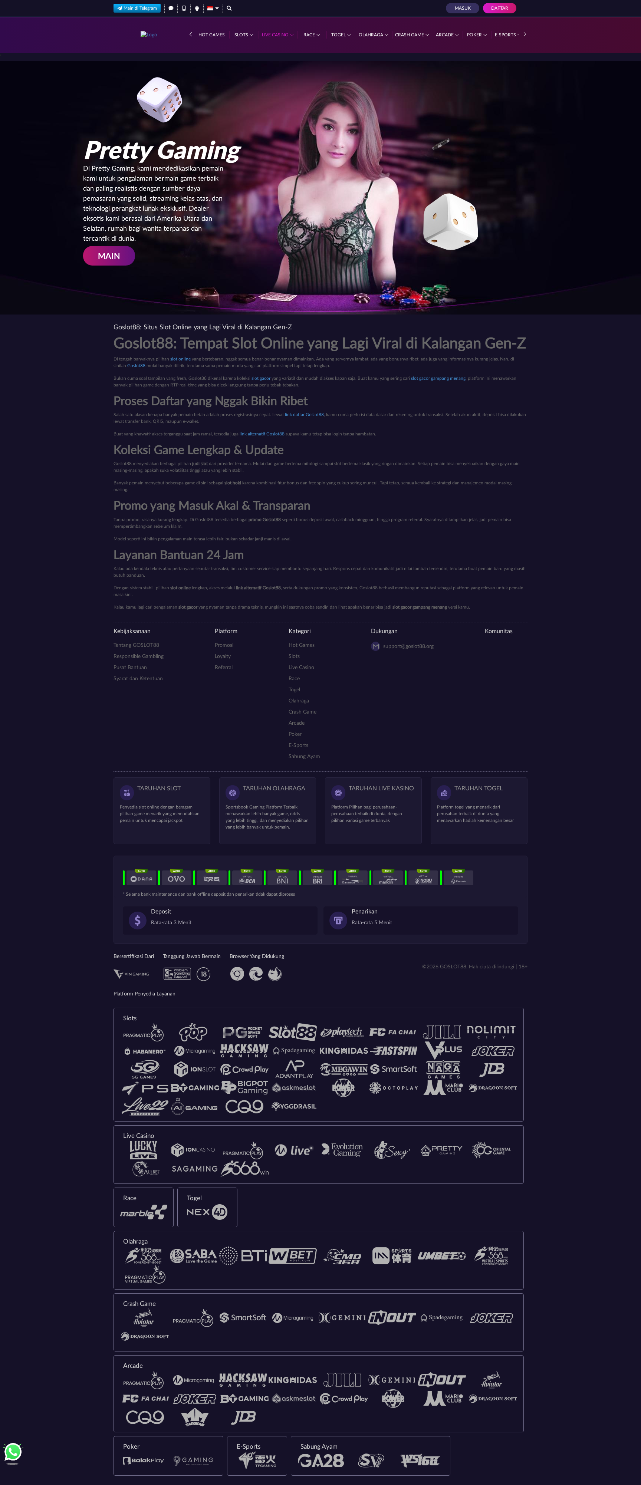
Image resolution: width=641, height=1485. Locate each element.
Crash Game (410, 35)
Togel (339, 35)
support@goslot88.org (408, 646)
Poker (475, 35)
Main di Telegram (140, 8)
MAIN (109, 256)
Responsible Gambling (139, 656)
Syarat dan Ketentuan (138, 678)
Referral (224, 667)
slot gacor (261, 378)
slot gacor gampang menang (438, 378)
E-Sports (506, 35)
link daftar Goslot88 (304, 414)
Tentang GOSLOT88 (136, 645)
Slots (241, 35)
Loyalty (223, 656)
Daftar (499, 8)
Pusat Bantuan (130, 667)
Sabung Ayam (304, 756)
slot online (180, 359)
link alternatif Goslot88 (262, 434)
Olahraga (371, 35)
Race (309, 35)
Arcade (445, 35)
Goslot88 (136, 365)
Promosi (224, 645)
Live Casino (276, 35)
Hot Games (211, 35)
